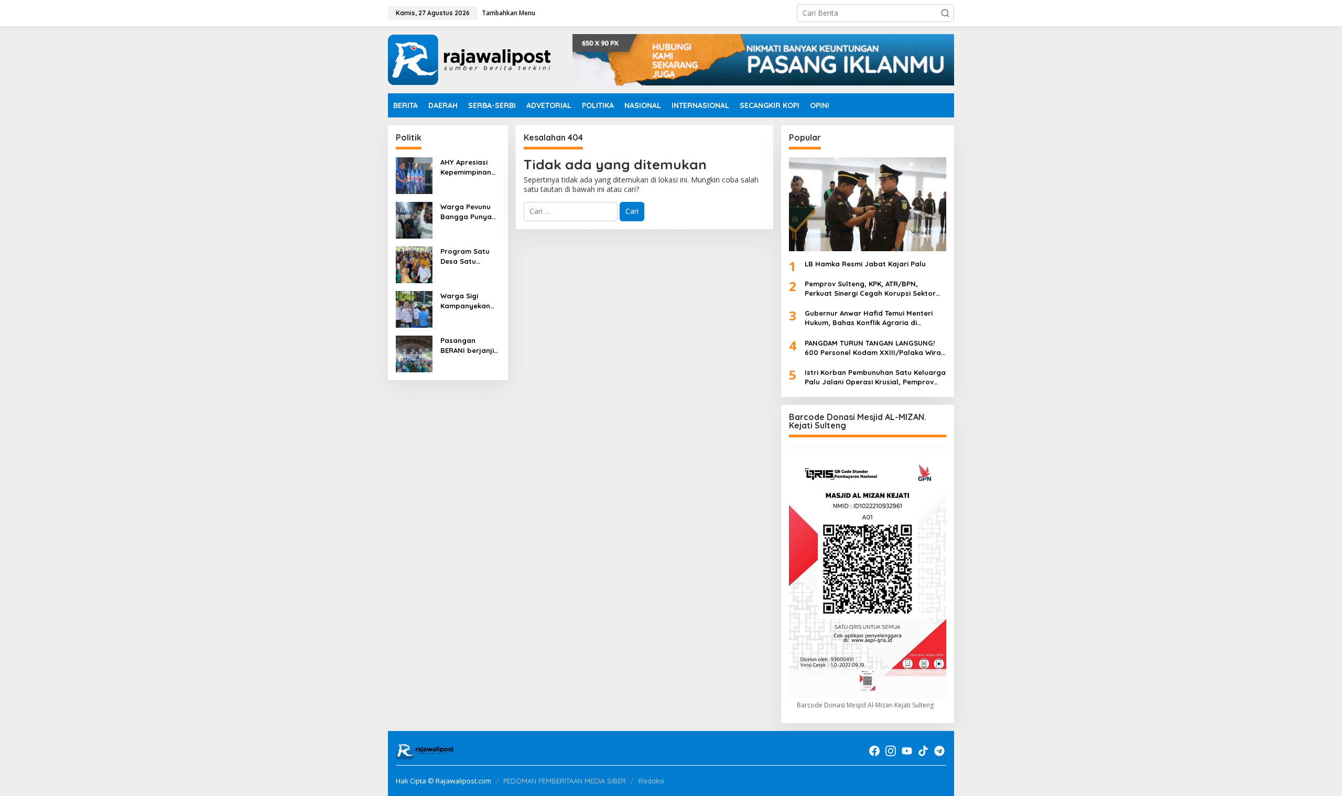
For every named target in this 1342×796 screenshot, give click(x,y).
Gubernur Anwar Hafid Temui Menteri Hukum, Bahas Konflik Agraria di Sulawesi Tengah (869, 318)
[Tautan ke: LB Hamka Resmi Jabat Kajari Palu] (867, 204)
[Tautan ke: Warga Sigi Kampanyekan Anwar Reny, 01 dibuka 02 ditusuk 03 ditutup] (414, 309)
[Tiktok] (923, 751)
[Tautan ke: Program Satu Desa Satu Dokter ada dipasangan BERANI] (414, 264)
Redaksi (651, 781)
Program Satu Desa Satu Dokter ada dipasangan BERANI (465, 256)
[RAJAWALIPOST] (469, 59)
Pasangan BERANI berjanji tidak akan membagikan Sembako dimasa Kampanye (467, 345)
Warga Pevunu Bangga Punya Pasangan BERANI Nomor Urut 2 (466, 211)
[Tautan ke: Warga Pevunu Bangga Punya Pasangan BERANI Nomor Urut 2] (414, 219)
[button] (945, 13)
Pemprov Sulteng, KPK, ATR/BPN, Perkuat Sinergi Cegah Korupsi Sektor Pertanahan (870, 288)
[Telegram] (939, 751)
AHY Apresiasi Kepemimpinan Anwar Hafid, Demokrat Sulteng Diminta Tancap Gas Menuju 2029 (467, 167)
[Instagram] (890, 751)
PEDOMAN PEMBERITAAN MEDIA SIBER (564, 781)
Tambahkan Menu (508, 12)
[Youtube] (907, 751)
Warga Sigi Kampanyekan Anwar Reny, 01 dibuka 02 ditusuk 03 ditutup (466, 301)
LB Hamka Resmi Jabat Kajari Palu (865, 264)
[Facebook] (874, 751)
